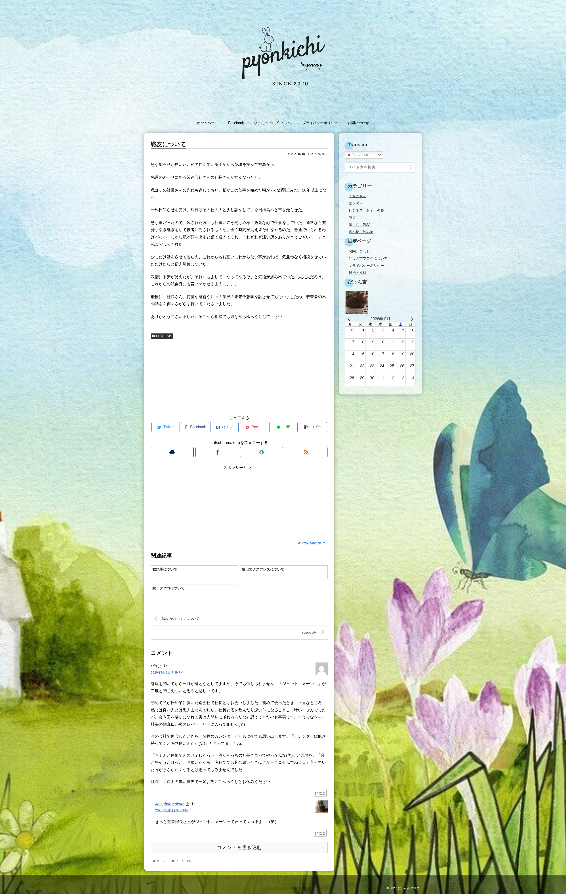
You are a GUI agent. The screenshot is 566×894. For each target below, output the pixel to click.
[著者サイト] (172, 452)
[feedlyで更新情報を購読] (261, 452)
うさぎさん (357, 196)
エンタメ (356, 203)
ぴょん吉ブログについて (368, 258)
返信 (321, 793)
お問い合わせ (359, 251)
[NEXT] (411, 318)
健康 (352, 218)
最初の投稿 (357, 273)
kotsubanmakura (170, 804)
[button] (411, 167)
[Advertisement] (239, 376)
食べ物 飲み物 (361, 232)
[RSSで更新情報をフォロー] (306, 452)
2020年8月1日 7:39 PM (167, 672)
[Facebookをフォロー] (216, 452)
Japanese (360, 155)
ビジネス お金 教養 (366, 210)
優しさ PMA (163, 336)
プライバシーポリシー (366, 266)
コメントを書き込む (239, 847)
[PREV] (349, 318)
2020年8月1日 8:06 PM (171, 810)
